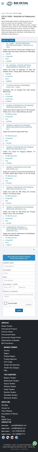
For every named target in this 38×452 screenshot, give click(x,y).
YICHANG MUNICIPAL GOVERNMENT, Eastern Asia (18, 86)
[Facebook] (3, 437)
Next (34, 249)
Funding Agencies (10, 359)
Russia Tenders (9, 383)
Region (6, 353)
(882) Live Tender (8, 40)
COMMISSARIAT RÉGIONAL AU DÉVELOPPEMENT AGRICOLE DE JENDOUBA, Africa (17, 229)
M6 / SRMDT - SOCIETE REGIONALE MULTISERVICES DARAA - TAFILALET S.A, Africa (19, 45)
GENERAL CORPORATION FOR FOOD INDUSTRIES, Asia (18, 168)
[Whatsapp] (34, 443)
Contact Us (5, 408)
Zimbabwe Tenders (11, 395)
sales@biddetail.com (18, 425)
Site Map (4, 405)
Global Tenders (6, 326)
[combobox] (9, 287)
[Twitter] (7, 437)
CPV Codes (8, 362)
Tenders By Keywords (12, 365)
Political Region (9, 356)
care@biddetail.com (18, 428)
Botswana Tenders (10, 398)
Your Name (7, 270)
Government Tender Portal (11, 337)
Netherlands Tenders (11, 380)
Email (5, 277)
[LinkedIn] (16, 437)
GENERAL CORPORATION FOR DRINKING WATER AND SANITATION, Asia (20, 106)
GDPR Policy (6, 419)
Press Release (6, 411)
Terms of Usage (15, 449)
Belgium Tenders (10, 377)
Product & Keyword (10, 291)
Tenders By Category (11, 367)
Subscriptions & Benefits (10, 340)
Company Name (8, 263)
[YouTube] (12, 437)
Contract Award (7, 331)
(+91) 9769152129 (18, 431)
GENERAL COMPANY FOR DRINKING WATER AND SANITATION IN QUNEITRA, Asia (19, 127)
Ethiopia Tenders (10, 386)
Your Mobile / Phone (10, 284)
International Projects (9, 329)
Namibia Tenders (10, 392)
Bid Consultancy (7, 343)
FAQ (5, 370)
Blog (3, 416)
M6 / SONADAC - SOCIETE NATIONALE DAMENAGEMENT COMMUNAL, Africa (18, 66)
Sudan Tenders (9, 389)
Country (7, 350)
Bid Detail (31, 447)
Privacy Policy (24, 449)
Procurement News (8, 334)
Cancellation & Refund (9, 413)
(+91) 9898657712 (18, 434)
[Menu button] (3, 3)
